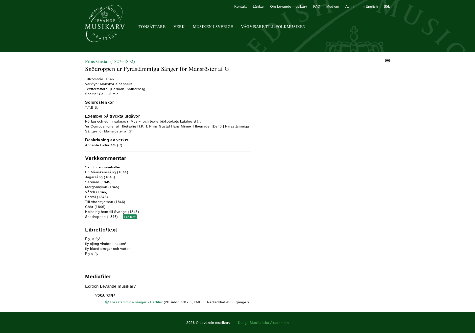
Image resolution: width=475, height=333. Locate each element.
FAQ (316, 6)
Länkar (258, 6)
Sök (387, 6)
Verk (179, 26)
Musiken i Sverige (213, 26)
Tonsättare (152, 26)
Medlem (332, 6)
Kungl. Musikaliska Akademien (263, 323)
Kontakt (240, 6)
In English (369, 6)
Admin (350, 6)
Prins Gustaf (110, 61)
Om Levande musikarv (288, 6)
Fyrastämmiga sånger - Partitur (136, 302)
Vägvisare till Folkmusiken (273, 26)
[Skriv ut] (387, 60)
